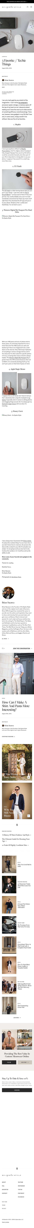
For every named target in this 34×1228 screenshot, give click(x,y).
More (3, 87)
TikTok (20, 1189)
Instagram (21, 1186)
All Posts (4, 638)
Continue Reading (7, 736)
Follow (9, 1062)
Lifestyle (4, 56)
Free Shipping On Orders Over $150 (16, 1)
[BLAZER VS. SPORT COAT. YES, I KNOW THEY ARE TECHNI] (9, 1039)
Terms (3, 1205)
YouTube (20, 1182)
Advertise (5, 1189)
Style (3, 698)
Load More (16, 1017)
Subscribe (17, 1090)
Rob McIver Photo (16, 577)
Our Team (4, 1201)
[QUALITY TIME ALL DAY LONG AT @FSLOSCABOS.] (24, 1039)
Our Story (24, 1062)
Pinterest (21, 1193)
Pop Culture (21, 981)
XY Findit (7, 190)
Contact (4, 1193)
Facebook (21, 1197)
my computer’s (23, 102)
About (4, 1182)
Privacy (4, 1208)
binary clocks (27, 541)
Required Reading (22, 881)
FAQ (3, 1186)
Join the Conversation (21, 648)
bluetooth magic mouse (9, 404)
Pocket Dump (21, 922)
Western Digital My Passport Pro (19, 358)
